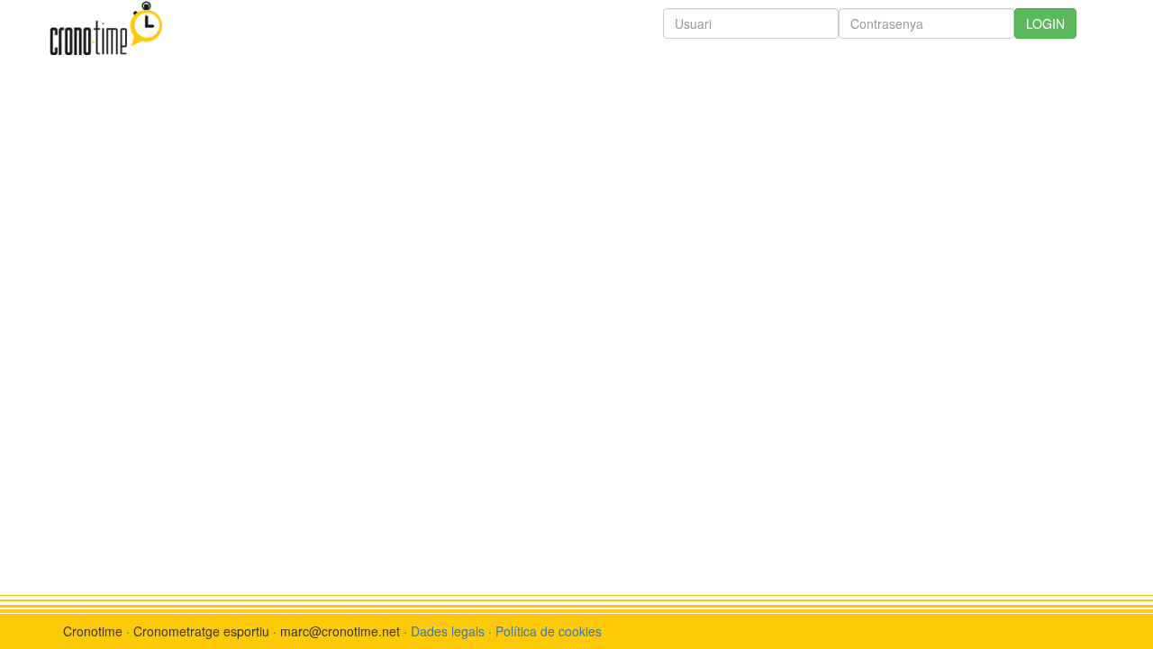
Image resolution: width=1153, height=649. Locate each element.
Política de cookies (548, 631)
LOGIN (1045, 23)
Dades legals (448, 631)
